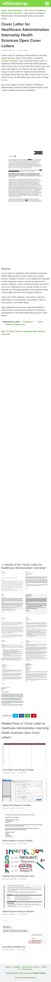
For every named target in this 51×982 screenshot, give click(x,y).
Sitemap (8, 967)
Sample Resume (39, 973)
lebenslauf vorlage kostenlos (25, 977)
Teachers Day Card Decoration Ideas (18, 876)
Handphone (28, 321)
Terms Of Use (26, 967)
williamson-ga (15, 3)
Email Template (9, 808)
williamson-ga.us (25, 973)
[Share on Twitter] (15, 716)
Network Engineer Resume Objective (18, 911)
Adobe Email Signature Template (16, 805)
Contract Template (10, 843)
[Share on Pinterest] (33, 716)
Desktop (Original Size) (15, 324)
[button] (47, 3)
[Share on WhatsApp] (27, 716)
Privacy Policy (27, 969)
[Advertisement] (25, 118)
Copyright (16, 967)
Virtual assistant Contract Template (17, 840)
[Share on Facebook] (21, 716)
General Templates (8, 50)
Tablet (40, 321)
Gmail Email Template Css (13, 946)
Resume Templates (10, 914)
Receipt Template (9, 773)
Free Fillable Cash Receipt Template (18, 769)
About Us (36, 967)
